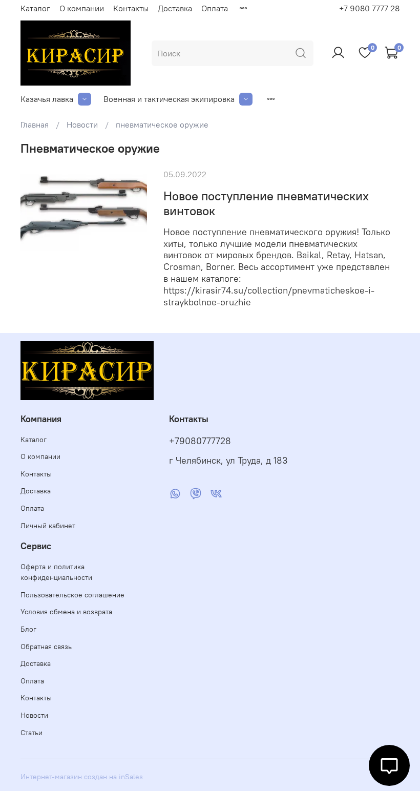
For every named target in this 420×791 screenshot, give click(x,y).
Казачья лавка (46, 99)
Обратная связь (46, 646)
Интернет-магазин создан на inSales (81, 776)
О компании (81, 8)
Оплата (214, 8)
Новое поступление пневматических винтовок (266, 203)
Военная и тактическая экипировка (169, 99)
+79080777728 (200, 441)
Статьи (31, 732)
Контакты (131, 8)
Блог (28, 629)
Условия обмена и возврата (66, 611)
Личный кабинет (47, 525)
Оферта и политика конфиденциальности (56, 572)
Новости (82, 124)
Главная (34, 124)
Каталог (35, 8)
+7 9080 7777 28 (369, 8)
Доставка (175, 8)
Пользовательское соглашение (72, 594)
